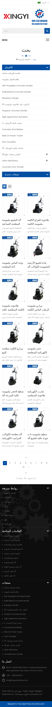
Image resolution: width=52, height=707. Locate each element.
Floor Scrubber (9, 142)
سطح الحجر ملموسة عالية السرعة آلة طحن (13, 393)
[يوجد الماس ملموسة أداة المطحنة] (13, 247)
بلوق (5, 519)
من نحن (7, 502)
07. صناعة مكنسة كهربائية (12, 148)
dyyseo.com (37, 694)
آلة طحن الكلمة (9, 576)
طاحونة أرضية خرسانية (12, 540)
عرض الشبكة (4, 186)
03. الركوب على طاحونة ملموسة (15, 104)
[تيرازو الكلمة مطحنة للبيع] (13, 333)
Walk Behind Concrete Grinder (16, 92)
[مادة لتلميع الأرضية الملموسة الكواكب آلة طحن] (38, 247)
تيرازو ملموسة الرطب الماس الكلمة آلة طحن (38, 308)
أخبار (5, 506)
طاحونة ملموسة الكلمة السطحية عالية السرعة (13, 308)
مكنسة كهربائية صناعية (11, 73)
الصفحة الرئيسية (24, 59)
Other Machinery (10, 160)
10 (23, 467)
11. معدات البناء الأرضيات (12, 123)
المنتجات (7, 497)
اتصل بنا (7, 511)
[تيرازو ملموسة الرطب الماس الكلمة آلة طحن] (38, 290)
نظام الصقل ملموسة (10, 79)
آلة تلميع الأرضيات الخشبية (13, 549)
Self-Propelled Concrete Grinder (17, 85)
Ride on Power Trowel (12, 135)
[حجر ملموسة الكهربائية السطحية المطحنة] (38, 333)
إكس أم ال (8, 524)
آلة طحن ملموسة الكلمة (12, 567)
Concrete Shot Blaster (12, 129)
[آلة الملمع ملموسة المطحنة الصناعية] (13, 204)
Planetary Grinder (10, 98)
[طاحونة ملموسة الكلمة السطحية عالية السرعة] (13, 290)
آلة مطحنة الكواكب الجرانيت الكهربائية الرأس (12, 436)
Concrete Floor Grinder (13, 167)
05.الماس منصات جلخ (11, 154)
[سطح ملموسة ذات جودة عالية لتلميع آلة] (38, 419)
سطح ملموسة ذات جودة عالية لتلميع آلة (37, 436)
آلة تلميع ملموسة (10, 562)
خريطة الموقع (9, 515)
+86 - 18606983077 (14, 675)
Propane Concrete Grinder (14, 110)
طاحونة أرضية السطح (11, 536)
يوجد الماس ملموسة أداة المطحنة (12, 264)
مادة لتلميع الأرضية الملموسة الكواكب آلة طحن (38, 265)
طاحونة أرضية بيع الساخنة (13, 544)
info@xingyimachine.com (17, 680)
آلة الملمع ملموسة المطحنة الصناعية (11, 221)
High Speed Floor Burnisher (15, 117)
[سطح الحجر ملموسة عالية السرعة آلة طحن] (13, 376)
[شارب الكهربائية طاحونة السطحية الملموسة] (38, 376)
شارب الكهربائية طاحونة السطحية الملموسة (36, 393)
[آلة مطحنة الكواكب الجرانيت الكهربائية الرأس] (13, 419)
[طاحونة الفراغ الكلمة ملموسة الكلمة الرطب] (38, 204)
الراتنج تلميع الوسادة (11, 558)
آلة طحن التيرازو (10, 571)
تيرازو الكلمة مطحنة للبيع (12, 350)
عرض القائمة (10, 186)
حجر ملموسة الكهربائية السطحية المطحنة (37, 350)
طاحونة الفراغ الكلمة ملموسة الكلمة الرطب (38, 222)
